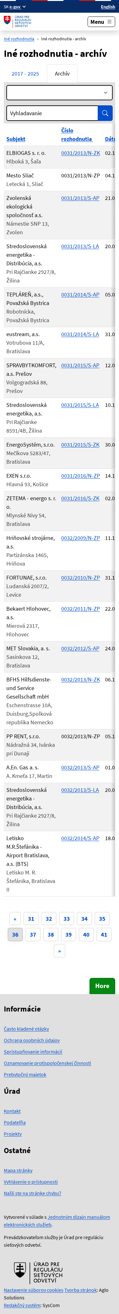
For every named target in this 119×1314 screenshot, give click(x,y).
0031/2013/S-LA (80, 246)
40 (86, 934)
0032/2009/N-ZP (80, 537)
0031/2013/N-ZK (80, 152)
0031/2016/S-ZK (80, 498)
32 (49, 918)
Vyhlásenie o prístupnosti (31, 1181)
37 (33, 934)
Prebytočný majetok (25, 1074)
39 (68, 934)
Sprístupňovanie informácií (33, 1051)
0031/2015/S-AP (80, 365)
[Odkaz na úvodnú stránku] (18, 21)
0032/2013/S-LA (80, 789)
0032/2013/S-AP (80, 767)
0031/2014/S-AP (80, 294)
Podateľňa (15, 1122)
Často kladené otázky (26, 1028)
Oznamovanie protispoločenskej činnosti (47, 1063)
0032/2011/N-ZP (80, 608)
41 (104, 934)
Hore (102, 986)
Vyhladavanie (26, 113)
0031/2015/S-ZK (80, 444)
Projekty (13, 1134)
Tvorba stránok (80, 1290)
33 (66, 918)
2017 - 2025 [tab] (25, 73)
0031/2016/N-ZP (80, 475)
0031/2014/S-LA (80, 334)
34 (84, 918)
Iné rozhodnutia (19, 39)
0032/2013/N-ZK (80, 679)
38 (51, 934)
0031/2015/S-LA (80, 404)
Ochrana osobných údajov (32, 1040)
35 (102, 918)
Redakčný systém (22, 1305)
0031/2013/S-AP (80, 198)
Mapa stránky (18, 1170)
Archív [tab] (62, 73)
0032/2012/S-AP (80, 648)
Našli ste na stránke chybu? (32, 1193)
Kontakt (12, 1111)
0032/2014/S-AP (80, 838)
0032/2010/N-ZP (80, 577)
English (108, 7)
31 (31, 918)
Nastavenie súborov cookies (33, 1290)
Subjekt (15, 139)
